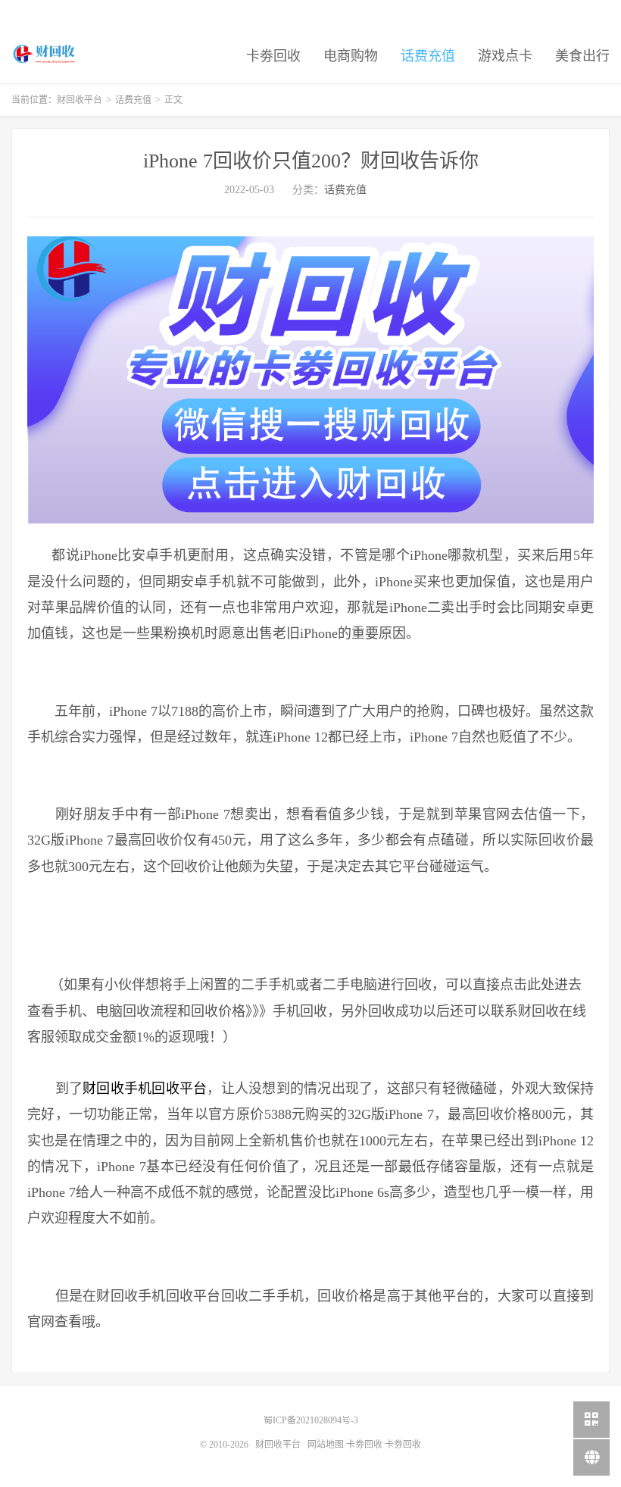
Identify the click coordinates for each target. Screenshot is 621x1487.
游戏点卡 (505, 56)
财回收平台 (45, 54)
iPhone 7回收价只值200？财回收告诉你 (311, 161)
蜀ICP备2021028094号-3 (311, 1420)
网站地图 (325, 1444)
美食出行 (582, 56)
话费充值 (428, 56)
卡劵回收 (273, 56)
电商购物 (350, 56)
